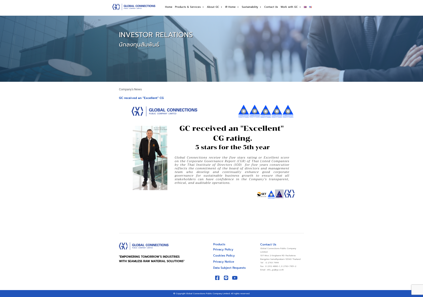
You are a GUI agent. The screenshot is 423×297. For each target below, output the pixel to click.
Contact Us (271, 7)
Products (219, 244)
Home (168, 7)
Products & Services (188, 7)
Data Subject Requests (229, 267)
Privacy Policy (223, 249)
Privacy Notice (223, 261)
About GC (213, 7)
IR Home (230, 7)
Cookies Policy (224, 255)
